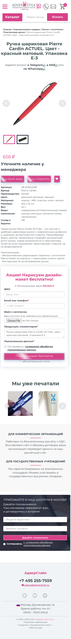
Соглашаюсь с (30, 348)
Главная (7, 29)
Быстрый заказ (12, 178)
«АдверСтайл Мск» (44, 619)
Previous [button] (6, 103)
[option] (34, 103)
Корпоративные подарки (26, 29)
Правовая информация (35, 622)
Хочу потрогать (39, 178)
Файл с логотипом (15, 311)
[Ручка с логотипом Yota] (51, 403)
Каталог (12, 17)
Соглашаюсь (30, 544)
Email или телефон (16, 300)
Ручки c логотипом (52, 29)
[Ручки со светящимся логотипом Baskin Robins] (20, 403)
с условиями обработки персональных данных (38, 544)
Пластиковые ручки (14, 32)
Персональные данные (19, 341)
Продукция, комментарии (21, 326)
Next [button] (62, 103)
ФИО (7, 289)
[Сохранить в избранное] (57, 179)
